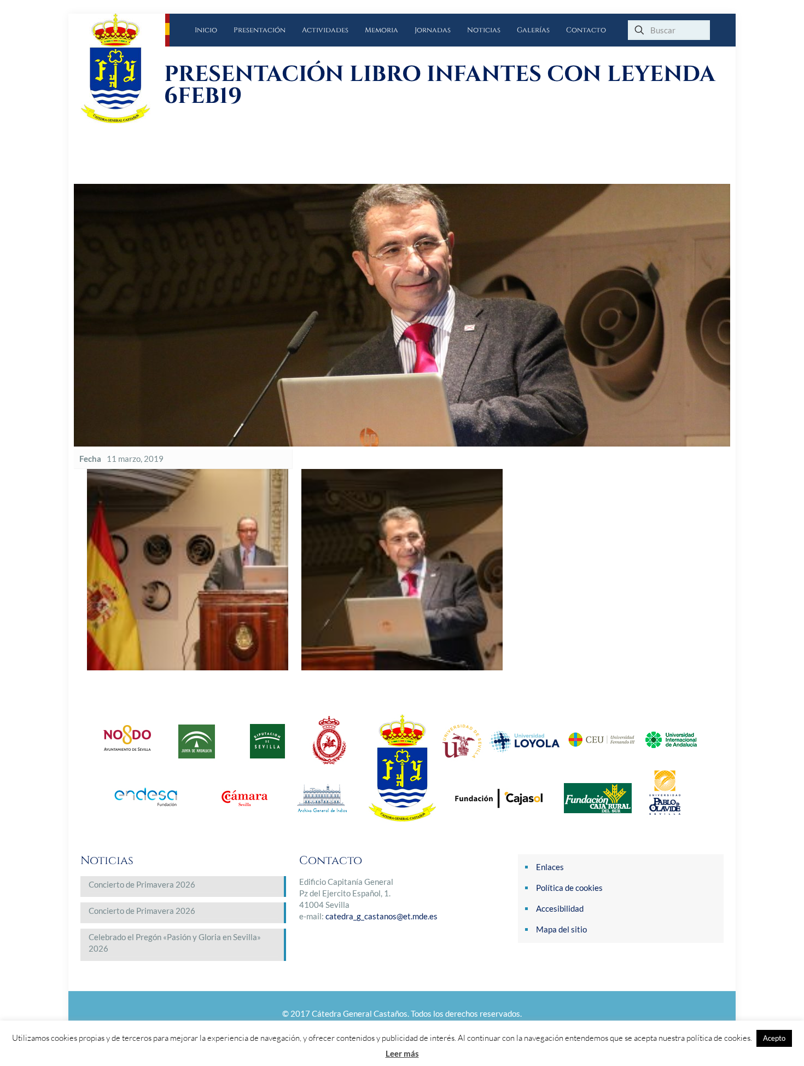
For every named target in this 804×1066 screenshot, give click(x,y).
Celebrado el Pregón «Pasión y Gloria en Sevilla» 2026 (175, 942)
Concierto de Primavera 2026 (142, 884)
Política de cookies (569, 888)
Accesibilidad (560, 908)
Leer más (402, 1053)
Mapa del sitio (561, 929)
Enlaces (550, 867)
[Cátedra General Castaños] (122, 68)
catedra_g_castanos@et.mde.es (381, 916)
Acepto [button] (774, 1038)
